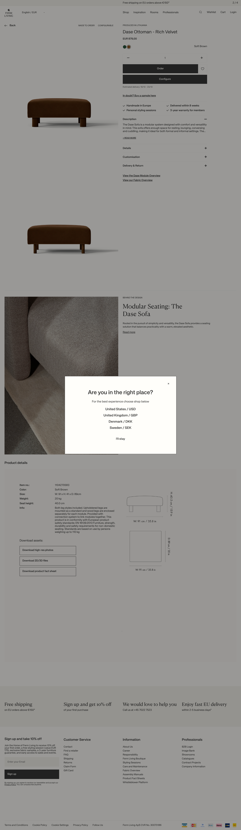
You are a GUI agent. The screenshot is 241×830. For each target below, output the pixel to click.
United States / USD (120, 409)
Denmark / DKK (120, 422)
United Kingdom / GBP (120, 415)
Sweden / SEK (120, 428)
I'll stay (120, 439)
